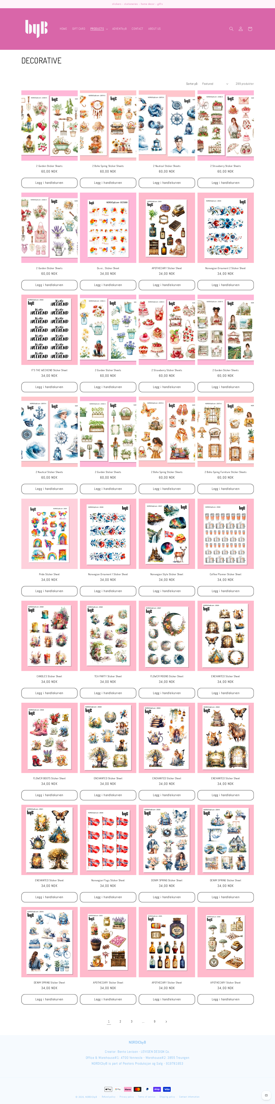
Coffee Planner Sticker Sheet (226, 574)
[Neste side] (166, 1021)
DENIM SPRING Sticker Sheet (167, 880)
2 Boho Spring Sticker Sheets (108, 165)
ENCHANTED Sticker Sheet (225, 676)
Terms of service (146, 1097)
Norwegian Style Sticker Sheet (166, 574)
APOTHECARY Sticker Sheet (167, 268)
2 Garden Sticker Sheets (49, 165)
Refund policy (109, 1097)
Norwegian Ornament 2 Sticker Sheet (225, 268)
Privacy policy (127, 1097)
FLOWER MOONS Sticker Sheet (167, 676)
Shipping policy (167, 1097)
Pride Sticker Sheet (49, 574)
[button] (99, 29)
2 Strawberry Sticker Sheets (225, 165)
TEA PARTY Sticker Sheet (108, 676)
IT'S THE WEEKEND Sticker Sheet (49, 370)
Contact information (189, 1097)
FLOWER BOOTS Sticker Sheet (49, 778)
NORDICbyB (91, 1097)
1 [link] (109, 1021)
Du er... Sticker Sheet (108, 268)
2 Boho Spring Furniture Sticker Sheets (226, 472)
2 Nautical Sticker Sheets (166, 165)
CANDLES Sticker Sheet (49, 676)
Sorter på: (192, 84)
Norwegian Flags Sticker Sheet (108, 880)
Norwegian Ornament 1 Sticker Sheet (108, 574)
